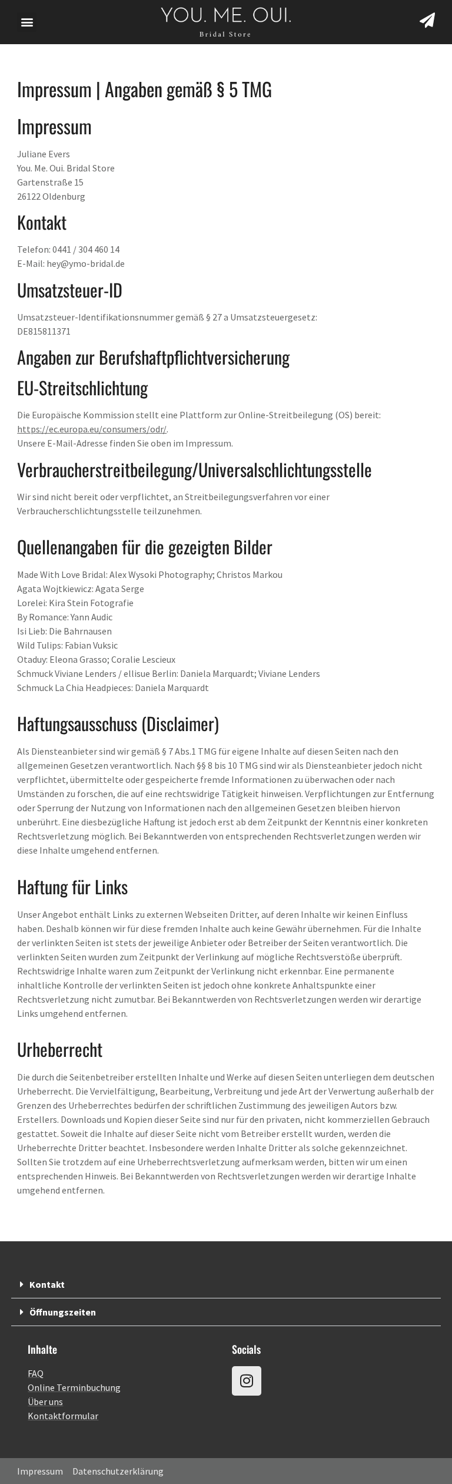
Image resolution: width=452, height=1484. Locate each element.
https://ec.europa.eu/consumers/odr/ (92, 429)
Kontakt (47, 1284)
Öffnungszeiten (62, 1312)
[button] (26, 22)
